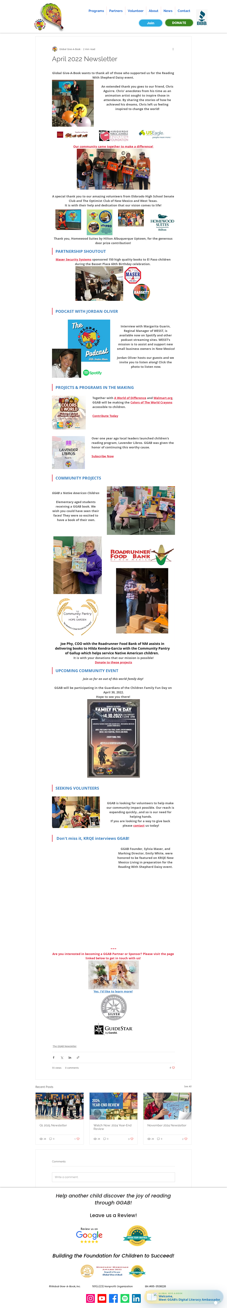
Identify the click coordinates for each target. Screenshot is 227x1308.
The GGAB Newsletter (65, 1046)
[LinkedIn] (136, 1298)
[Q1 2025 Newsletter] (60, 1106)
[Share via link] (78, 1057)
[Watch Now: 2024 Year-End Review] (114, 1106)
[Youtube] (102, 1298)
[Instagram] (90, 1298)
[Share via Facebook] (53, 1057)
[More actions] (173, 49)
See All (188, 1086)
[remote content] (81, 892)
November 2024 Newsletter (166, 1125)
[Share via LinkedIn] (69, 1057)
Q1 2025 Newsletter (53, 1125)
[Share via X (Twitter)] (61, 1057)
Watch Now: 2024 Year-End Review (112, 1127)
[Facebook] (113, 1298)
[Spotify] (124, 1298)
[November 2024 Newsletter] (167, 1106)
